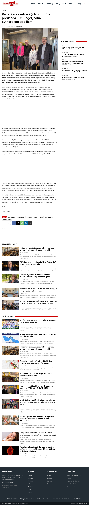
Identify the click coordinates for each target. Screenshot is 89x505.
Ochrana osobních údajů (73, 475)
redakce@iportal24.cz (8, 482)
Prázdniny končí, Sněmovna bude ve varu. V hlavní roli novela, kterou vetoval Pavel (37, 249)
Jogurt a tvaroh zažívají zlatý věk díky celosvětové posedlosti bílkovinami (36, 362)
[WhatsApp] (22, 223)
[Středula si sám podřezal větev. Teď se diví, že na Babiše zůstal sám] (10, 266)
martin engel (20, 217)
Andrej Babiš (11, 217)
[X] (18, 223)
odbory (36, 217)
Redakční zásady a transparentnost (77, 484)
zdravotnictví (7, 219)
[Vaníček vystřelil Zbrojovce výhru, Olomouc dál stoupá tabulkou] (10, 324)
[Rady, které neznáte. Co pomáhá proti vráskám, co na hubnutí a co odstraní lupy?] (10, 436)
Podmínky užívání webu (73, 481)
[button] (85, 4)
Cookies (69, 478)
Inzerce (49, 484)
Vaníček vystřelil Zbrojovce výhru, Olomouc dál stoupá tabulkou (73, 48)
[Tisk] (30, 223)
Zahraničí (30, 478)
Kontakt (49, 481)
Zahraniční (65, 52)
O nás (49, 475)
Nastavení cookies (72, 486)
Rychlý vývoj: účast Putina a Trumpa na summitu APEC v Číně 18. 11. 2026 (36, 387)
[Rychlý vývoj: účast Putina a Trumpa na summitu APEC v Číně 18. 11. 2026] (10, 389)
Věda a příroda (66, 68)
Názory (30, 484)
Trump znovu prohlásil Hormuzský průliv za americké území (73, 55)
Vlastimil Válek (49, 217)
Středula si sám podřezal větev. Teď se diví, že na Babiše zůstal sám (38, 263)
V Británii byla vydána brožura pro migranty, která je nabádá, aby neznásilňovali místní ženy (38, 402)
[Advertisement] (29, 114)
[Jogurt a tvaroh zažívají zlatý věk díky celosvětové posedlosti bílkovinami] (10, 365)
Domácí (4, 10)
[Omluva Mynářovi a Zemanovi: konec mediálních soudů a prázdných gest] (10, 278)
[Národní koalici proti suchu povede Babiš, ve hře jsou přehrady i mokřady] (10, 292)
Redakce (49, 478)
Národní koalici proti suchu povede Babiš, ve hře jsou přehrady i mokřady (38, 290)
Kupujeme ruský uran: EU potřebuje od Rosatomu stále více (36, 374)
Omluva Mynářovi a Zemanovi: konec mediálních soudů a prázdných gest (35, 276)
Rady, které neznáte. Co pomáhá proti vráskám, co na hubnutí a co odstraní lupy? (38, 434)
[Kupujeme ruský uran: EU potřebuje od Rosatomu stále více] (10, 377)
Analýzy (30, 486)
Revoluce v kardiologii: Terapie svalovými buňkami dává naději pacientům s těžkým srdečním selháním (37, 449)
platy (41, 217)
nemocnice (29, 217)
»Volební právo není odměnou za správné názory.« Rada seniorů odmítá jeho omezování (37, 418)
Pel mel (30, 492)
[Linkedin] (26, 223)
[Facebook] (14, 223)
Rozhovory (31, 481)
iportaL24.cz (9, 26)
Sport (64, 45)
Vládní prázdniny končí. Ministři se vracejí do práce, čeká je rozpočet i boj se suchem (38, 302)
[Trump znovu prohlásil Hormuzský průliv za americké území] (10, 338)
